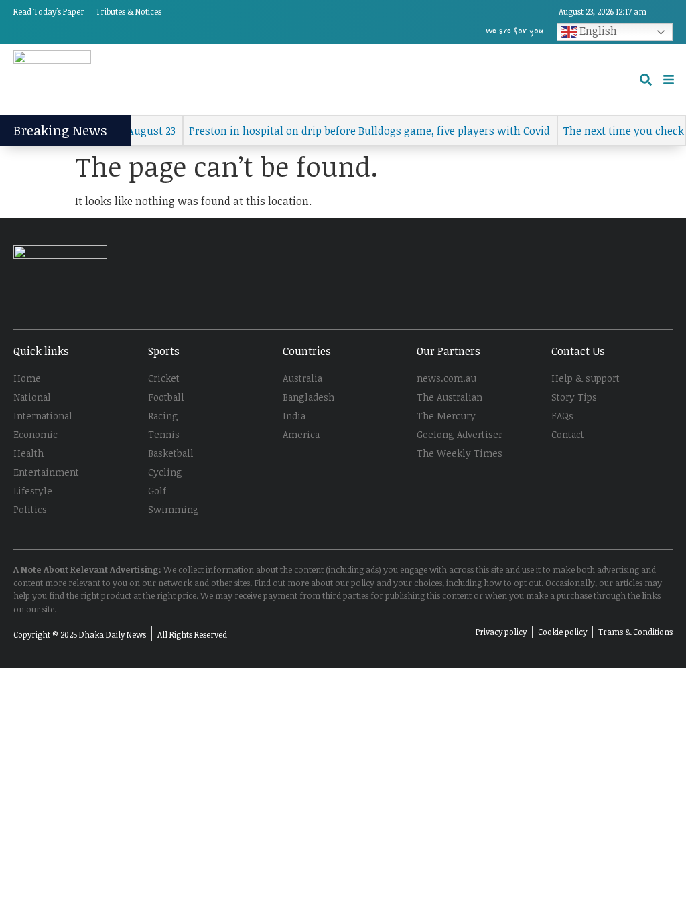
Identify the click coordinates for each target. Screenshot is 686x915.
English (597, 30)
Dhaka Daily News (112, 634)
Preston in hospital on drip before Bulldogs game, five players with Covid (359, 130)
